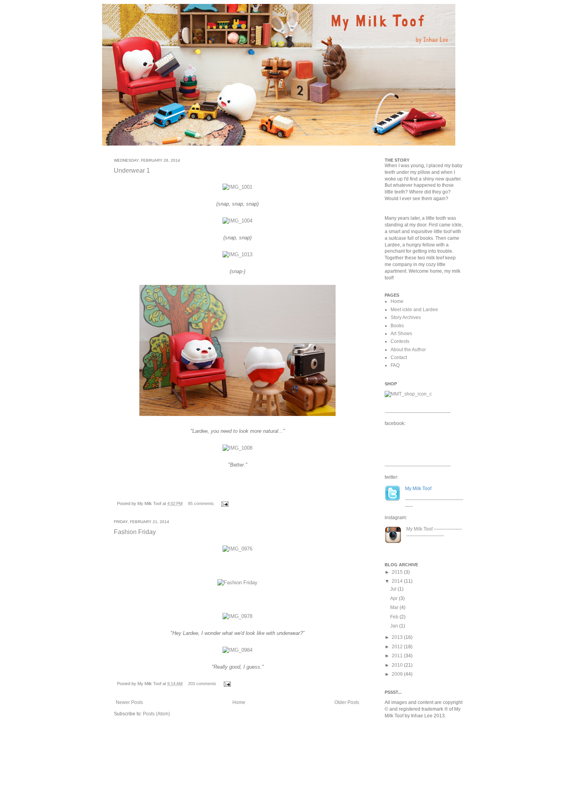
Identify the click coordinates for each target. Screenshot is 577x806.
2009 (398, 674)
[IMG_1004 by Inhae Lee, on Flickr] (237, 221)
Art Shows (401, 333)
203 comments (202, 683)
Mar (395, 607)
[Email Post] (223, 503)
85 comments (201, 503)
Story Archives (406, 317)
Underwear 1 (132, 170)
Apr (394, 598)
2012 (398, 646)
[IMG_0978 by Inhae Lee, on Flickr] (237, 616)
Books (397, 325)
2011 (398, 655)
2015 (398, 572)
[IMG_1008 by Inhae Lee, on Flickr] (237, 448)
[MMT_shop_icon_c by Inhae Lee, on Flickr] (408, 394)
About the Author (408, 349)
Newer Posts (129, 702)
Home (238, 702)
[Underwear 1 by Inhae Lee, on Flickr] (237, 416)
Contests (400, 341)
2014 (398, 581)
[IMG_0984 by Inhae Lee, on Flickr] (237, 650)
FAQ (395, 365)
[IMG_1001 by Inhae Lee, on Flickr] (237, 187)
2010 (398, 665)
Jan (394, 626)
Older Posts (346, 702)
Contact (399, 357)
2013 (398, 637)
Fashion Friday (135, 532)
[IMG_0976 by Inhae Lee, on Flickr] (237, 549)
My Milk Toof (419, 529)
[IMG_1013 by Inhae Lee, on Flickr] (237, 254)
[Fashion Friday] (237, 582)
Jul (394, 589)
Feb (395, 617)
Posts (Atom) (156, 714)
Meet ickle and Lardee (414, 309)
